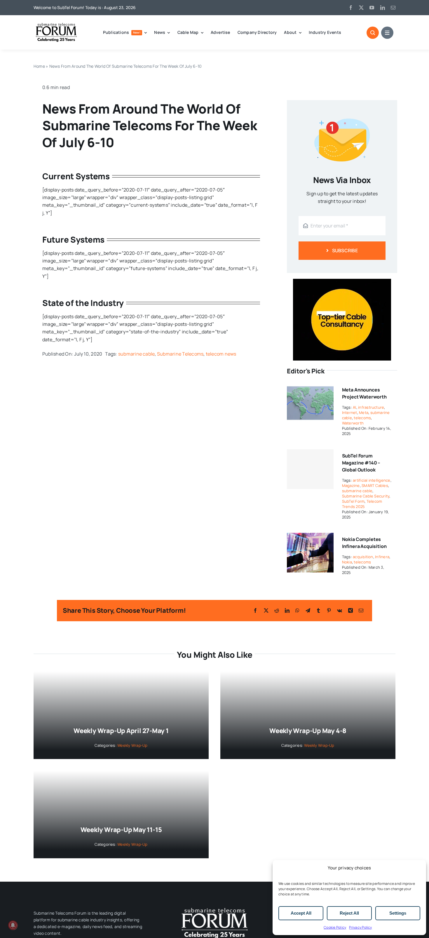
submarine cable (136, 354)
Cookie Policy (335, 927)
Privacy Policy (360, 927)
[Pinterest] (329, 610)
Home (39, 66)
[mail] (393, 7)
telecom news (221, 354)
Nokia (347, 562)
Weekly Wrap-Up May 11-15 (121, 829)
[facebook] (350, 7)
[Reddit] (276, 610)
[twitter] (361, 7)
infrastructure (371, 407)
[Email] (361, 610)
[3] (214, 907)
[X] (266, 610)
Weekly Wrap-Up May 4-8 (307, 730)
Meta (363, 412)
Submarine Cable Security (366, 496)
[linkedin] (382, 7)
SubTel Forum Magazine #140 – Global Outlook (361, 463)
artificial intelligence (371, 480)
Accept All (301, 913)
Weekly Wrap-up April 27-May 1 (121, 730)
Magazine (351, 485)
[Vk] (339, 610)
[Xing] (350, 610)
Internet (349, 412)
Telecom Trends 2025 (362, 504)
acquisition (363, 556)
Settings (397, 913)
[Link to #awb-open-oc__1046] (373, 33)
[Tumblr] (318, 610)
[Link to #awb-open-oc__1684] (387, 33)
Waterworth (353, 423)
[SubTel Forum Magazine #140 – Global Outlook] (310, 469)
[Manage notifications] (13, 925)
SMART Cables (375, 485)
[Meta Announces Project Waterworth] (310, 387)
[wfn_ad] (342, 281)
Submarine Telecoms (180, 354)
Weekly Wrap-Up (132, 745)
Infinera (382, 556)
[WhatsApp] (297, 610)
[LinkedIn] (287, 610)
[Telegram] (308, 610)
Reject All (349, 913)
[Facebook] (255, 610)
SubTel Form (353, 501)
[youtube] (371, 7)
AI (354, 407)
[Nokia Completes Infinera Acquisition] (310, 536)
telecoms (362, 417)
